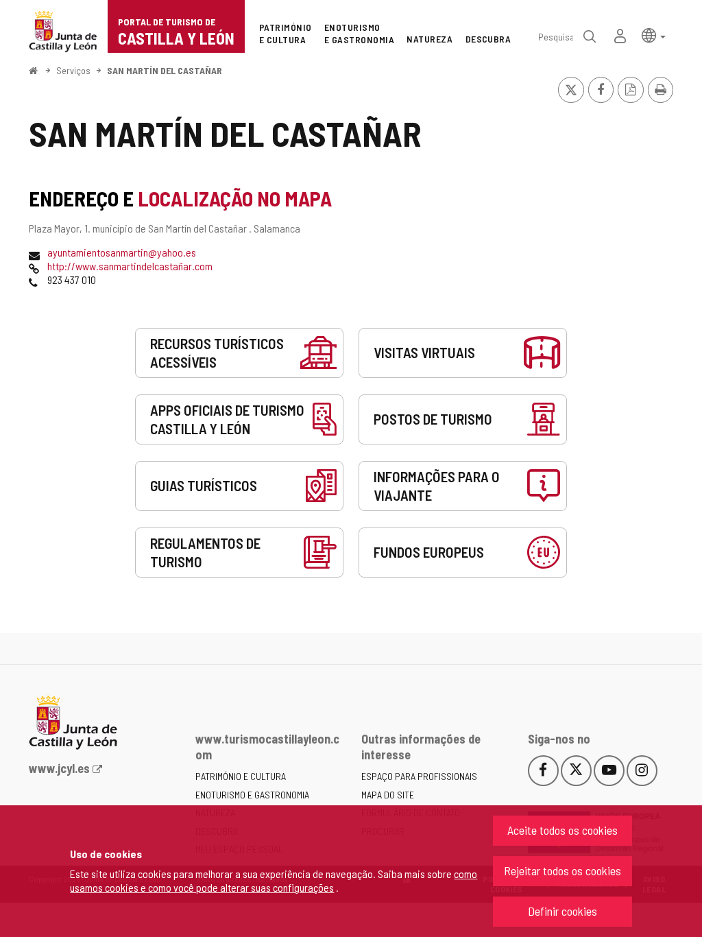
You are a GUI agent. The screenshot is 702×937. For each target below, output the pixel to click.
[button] (654, 34)
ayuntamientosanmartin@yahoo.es (121, 252)
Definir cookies (562, 910)
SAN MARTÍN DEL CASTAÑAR (164, 70)
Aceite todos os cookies (562, 830)
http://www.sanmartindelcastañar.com (130, 265)
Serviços (73, 70)
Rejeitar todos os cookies (562, 870)
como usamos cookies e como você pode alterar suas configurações (273, 880)
